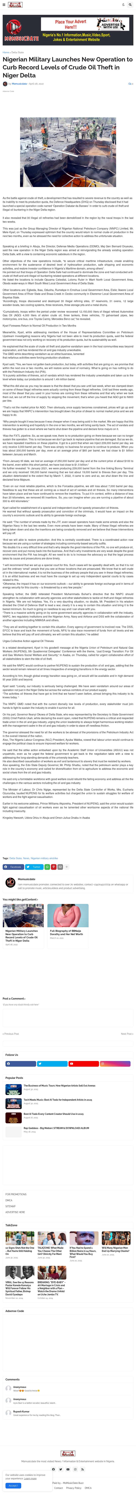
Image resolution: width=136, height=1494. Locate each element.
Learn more (30, 1478)
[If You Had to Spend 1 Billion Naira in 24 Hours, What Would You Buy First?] (84, 1238)
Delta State (17, 52)
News (26, 858)
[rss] (82, 1469)
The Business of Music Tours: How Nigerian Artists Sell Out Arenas (59, 1085)
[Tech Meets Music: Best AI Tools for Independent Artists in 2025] (13, 1103)
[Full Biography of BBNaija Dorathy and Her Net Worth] (67, 915)
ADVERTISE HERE (15, 1212)
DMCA (8, 1200)
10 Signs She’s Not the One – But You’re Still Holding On (19, 1251)
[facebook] (20, 1064)
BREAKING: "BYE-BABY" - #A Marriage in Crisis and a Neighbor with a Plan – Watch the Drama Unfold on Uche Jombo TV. (52, 1288)
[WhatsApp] (47, 867)
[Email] (60, 867)
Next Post (126, 1034)
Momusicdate (26, 879)
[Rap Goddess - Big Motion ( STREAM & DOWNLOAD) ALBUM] (13, 1132)
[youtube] (83, 1064)
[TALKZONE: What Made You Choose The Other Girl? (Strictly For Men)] (52, 1238)
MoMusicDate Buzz (73, 1483)
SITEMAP (10, 1206)
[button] (4, 5)
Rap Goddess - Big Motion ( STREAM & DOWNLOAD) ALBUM (56, 1128)
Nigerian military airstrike (44, 858)
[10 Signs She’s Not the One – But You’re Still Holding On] (19, 1238)
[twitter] (52, 1064)
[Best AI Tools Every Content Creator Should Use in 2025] (13, 1117)
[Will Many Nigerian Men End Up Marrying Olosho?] (116, 1238)
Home (6, 52)
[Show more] (66, 867)
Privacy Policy (73, 1488)
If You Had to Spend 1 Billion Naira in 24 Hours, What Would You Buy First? (83, 1252)
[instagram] (115, 1064)
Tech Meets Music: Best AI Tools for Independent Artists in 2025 (58, 1099)
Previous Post (11, 1034)
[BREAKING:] (52, 1273)
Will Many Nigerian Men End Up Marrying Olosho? (115, 1249)
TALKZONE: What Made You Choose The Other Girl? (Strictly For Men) (50, 1251)
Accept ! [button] (13, 1485)
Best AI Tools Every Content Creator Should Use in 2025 (54, 1114)
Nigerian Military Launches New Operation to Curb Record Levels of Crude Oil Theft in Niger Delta (21, 935)
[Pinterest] (54, 867)
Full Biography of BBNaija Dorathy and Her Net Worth (66, 932)
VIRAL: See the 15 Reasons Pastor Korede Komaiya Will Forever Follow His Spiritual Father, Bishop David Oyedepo (19, 1288)
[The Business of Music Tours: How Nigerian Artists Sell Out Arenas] (13, 1089)
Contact (58, 1488)
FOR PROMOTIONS (16, 1194)
